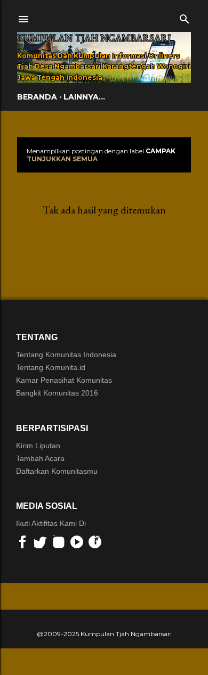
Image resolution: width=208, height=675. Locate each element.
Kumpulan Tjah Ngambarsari (94, 38)
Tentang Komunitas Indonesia (66, 354)
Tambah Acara (40, 458)
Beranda (37, 97)
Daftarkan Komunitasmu (57, 471)
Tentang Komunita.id (50, 367)
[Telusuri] (184, 16)
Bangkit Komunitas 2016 (57, 393)
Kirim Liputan (38, 445)
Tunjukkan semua (62, 159)
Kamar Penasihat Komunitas (64, 380)
